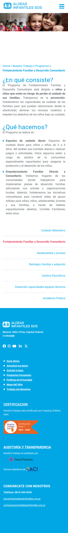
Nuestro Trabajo (22, 66)
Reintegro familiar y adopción (47, 264)
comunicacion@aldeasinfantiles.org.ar (24, 505)
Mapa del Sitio (15, 384)
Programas (42, 66)
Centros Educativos (53, 275)
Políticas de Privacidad (19, 379)
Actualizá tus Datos (17, 365)
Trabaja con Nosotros (19, 389)
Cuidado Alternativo (53, 230)
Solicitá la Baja (15, 370)
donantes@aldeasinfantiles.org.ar (22, 498)
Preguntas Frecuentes (19, 375)
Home (7, 66)
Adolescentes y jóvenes (51, 253)
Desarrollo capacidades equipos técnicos (40, 287)
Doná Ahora (13, 361)
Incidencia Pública (54, 298)
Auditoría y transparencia (27, 447)
